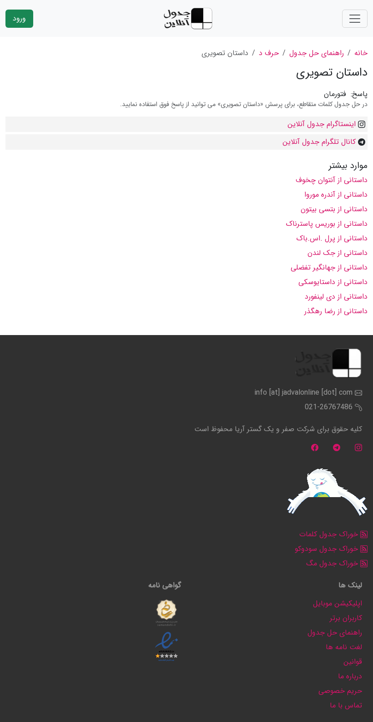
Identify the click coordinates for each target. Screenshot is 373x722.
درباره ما (350, 676)
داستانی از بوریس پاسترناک (327, 223)
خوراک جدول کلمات (329, 534)
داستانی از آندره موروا (336, 194)
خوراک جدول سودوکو (327, 548)
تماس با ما (346, 705)
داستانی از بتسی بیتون (334, 209)
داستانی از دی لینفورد (336, 296)
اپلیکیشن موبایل (337, 603)
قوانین (352, 661)
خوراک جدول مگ (333, 563)
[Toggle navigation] (355, 19)
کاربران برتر (346, 618)
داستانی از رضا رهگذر (336, 311)
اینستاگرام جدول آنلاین (321, 124)
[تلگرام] (336, 447)
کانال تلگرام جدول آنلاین (319, 141)
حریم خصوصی (340, 691)
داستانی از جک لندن (337, 253)
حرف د (269, 53)
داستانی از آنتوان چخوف (332, 180)
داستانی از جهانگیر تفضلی (329, 267)
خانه (361, 53)
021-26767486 (329, 407)
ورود (19, 18)
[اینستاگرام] (358, 447)
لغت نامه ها (344, 647)
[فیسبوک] (314, 447)
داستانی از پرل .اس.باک (332, 238)
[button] (166, 612)
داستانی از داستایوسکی (333, 282)
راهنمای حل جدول (316, 53)
